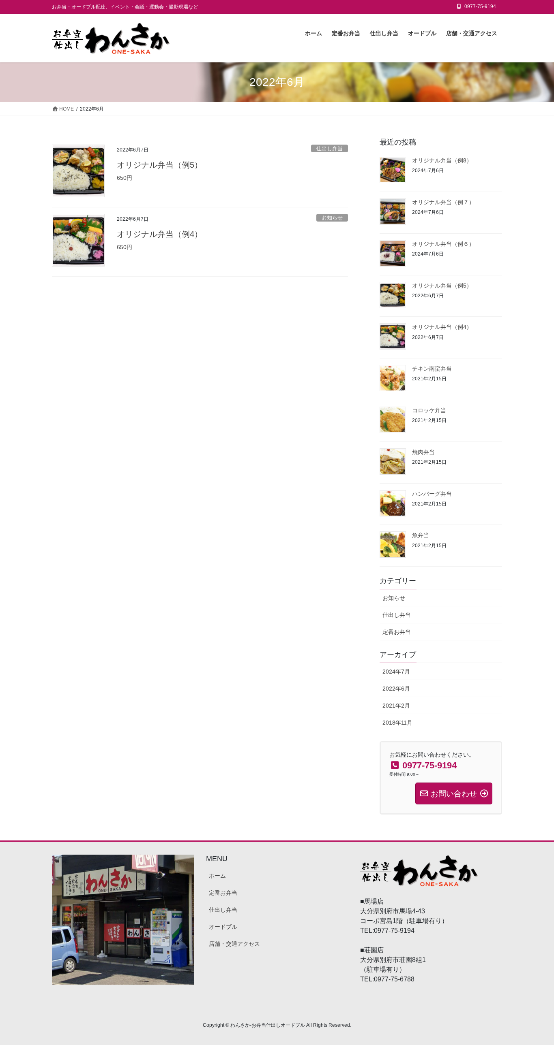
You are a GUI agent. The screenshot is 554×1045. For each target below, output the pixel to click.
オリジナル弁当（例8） (442, 160)
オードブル (223, 926)
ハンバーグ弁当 (432, 494)
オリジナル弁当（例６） (443, 244)
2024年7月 (396, 671)
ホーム (217, 875)
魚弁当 (420, 535)
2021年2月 (396, 705)
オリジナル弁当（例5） (159, 164)
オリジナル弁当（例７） (443, 202)
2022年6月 (396, 688)
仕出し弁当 (329, 148)
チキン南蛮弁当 (432, 368)
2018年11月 (397, 722)
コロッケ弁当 (429, 410)
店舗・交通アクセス (234, 943)
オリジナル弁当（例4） (159, 234)
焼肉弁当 (423, 452)
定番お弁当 (396, 632)
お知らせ (332, 218)
